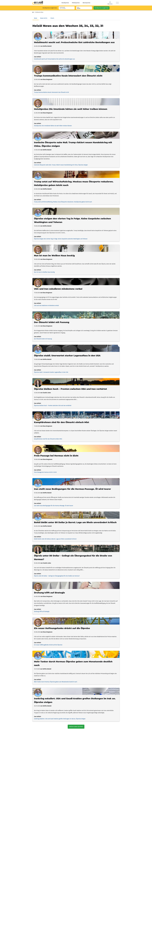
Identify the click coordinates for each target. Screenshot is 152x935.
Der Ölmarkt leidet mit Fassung (43, 339)
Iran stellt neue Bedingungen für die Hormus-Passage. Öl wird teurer (53, 505)
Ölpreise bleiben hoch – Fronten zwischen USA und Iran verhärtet (52, 405)
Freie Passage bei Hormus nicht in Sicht (45, 472)
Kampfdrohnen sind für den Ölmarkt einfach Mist (48, 439)
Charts (52, 18)
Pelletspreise (76, 2)
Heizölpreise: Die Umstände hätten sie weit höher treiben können (53, 125)
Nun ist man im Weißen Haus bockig (44, 272)
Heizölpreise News (39, 12)
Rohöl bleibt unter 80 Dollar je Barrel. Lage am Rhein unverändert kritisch (55, 539)
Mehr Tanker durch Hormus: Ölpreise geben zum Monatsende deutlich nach (55, 682)
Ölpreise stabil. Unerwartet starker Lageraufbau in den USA (51, 372)
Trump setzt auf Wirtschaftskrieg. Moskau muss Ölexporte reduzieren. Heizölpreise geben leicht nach (63, 202)
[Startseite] (32, 12)
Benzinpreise (86, 2)
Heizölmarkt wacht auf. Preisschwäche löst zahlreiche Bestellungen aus (54, 59)
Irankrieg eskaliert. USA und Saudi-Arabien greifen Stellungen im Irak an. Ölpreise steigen (59, 718)
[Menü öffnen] (117, 3)
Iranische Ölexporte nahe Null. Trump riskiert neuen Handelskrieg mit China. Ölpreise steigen (61, 165)
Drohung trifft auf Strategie (41, 611)
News (35, 18)
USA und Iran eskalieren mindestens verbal (46, 305)
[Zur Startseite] (37, 3)
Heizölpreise (65, 2)
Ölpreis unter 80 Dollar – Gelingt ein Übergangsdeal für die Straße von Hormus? (57, 576)
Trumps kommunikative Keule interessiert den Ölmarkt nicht (51, 92)
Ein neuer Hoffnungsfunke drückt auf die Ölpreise (48, 645)
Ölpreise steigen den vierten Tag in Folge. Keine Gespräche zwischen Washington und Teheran (60, 239)
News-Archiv (43, 18)
